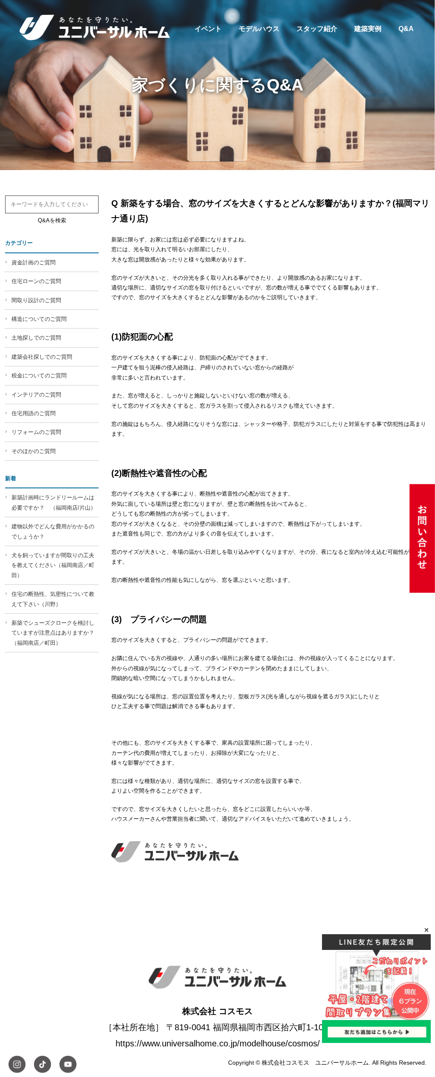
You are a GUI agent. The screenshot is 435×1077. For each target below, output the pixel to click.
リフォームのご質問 (36, 432)
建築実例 (367, 28)
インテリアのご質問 (36, 394)
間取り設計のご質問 (36, 300)
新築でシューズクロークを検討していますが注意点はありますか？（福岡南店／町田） (52, 633)
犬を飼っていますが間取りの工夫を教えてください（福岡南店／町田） (52, 565)
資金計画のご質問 (33, 262)
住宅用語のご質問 (33, 413)
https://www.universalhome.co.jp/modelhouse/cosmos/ (218, 1043)
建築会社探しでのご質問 (41, 357)
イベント (208, 28)
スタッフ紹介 (317, 28)
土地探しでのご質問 (36, 337)
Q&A (406, 28)
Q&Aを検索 (52, 220)
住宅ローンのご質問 (36, 281)
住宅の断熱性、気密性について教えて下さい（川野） (52, 599)
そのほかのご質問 (33, 451)
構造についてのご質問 (39, 319)
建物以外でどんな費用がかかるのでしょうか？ (52, 531)
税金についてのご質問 (39, 375)
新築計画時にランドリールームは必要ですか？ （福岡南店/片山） (53, 502)
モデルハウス (259, 28)
